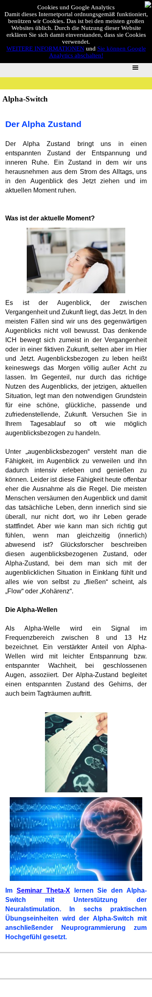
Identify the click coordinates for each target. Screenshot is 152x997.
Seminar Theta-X (43, 890)
